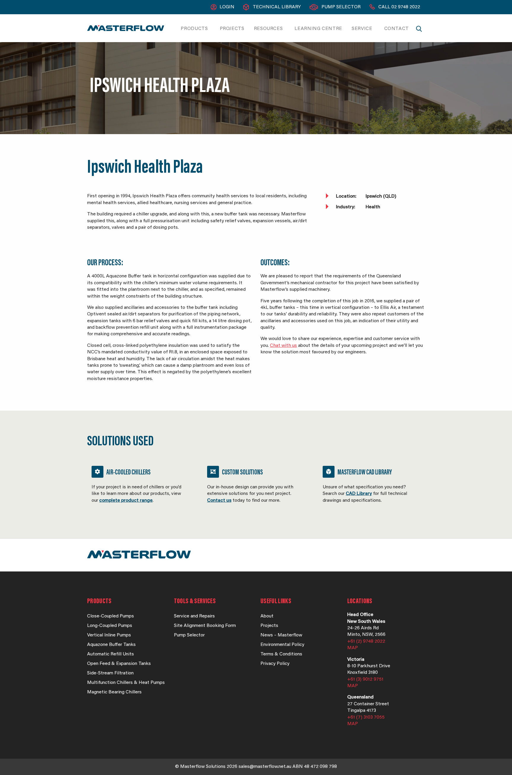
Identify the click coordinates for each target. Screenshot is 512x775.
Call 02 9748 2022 (399, 7)
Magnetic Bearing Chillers (114, 692)
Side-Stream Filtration (110, 673)
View (256, 489)
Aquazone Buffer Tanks (111, 644)
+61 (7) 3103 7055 (366, 717)
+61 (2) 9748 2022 (366, 641)
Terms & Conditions (281, 654)
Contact (396, 28)
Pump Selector (341, 7)
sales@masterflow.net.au (265, 766)
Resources (268, 28)
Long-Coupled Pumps (109, 625)
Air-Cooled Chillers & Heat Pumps (140, 489)
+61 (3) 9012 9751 (365, 679)
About (266, 616)
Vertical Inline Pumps (109, 635)
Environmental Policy (282, 644)
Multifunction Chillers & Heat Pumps (126, 682)
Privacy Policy (274, 663)
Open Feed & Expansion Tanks (119, 663)
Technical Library (277, 7)
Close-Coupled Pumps (110, 616)
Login (227, 7)
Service (362, 28)
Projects (232, 28)
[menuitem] (195, 28)
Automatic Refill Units (110, 654)
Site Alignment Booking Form (205, 625)
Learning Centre (318, 28)
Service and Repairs (194, 616)
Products (194, 28)
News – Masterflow (281, 635)
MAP (352, 648)
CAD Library (359, 493)
